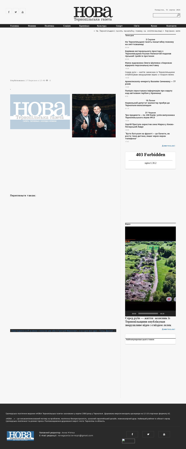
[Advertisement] (63, 169)
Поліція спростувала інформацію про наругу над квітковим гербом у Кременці (148, 92)
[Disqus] (63, 289)
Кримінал (84, 25)
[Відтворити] (128, 313)
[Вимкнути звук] (167, 313)
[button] (150, 271)
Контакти (171, 25)
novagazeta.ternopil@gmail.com (75, 435)
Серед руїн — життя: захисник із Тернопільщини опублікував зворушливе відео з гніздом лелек (150, 73)
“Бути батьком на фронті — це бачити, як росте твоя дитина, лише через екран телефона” (147, 136)
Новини (32, 25)
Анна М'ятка (68, 432)
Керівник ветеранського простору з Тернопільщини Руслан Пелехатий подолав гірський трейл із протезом (148, 53)
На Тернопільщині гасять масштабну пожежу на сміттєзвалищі (149, 43)
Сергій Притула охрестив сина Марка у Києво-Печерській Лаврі (149, 125)
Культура (101, 25)
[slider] (148, 313)
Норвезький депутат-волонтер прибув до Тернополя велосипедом (147, 104)
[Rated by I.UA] (128, 440)
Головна (14, 25)
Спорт (119, 25)
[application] (150, 271)
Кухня (154, 25)
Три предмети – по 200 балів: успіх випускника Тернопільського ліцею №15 (150, 116)
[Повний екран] (172, 313)
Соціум (67, 25)
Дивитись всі (168, 146)
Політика (49, 25)
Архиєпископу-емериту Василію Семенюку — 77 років (150, 82)
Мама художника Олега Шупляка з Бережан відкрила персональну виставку (148, 64)
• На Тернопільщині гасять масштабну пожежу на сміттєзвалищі (123, 31)
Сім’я (136, 25)
